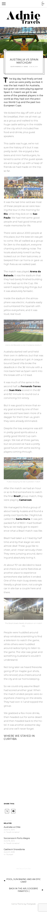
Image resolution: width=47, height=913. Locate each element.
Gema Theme (17, 904)
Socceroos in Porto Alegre (17, 838)
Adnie (26, 66)
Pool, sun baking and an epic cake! (23, 880)
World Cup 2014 (24, 869)
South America (16, 66)
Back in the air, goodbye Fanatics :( (23, 889)
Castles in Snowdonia (14, 849)
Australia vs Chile (12, 827)
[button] (13, 182)
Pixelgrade (31, 904)
